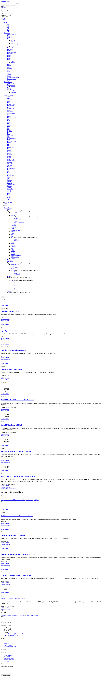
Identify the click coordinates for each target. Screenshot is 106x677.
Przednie (13, 62)
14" (8, 25)
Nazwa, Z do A (18, 500)
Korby (9, 50)
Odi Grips (10, 163)
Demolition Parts (11, 117)
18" (8, 28)
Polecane (9, 260)
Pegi (8, 58)
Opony (9, 55)
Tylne (12, 61)
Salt (8, 178)
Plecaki (9, 88)
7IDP (8, 96)
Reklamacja (7, 661)
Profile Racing (11, 168)
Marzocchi (10, 154)
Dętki (8, 36)
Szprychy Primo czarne (8, 331)
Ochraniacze (14, 93)
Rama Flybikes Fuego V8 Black (11, 425)
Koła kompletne (11, 79)
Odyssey (9, 165)
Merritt (9, 157)
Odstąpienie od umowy (10, 658)
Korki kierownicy (12, 52)
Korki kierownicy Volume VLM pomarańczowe (17, 516)
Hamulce (11, 39)
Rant (8, 171)
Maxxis (9, 156)
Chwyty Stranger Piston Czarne (11, 369)
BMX (7, 22)
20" (8, 30)
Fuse (8, 134)
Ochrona (10, 89)
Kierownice (10, 49)
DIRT (12, 279)
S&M (8, 177)
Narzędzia (11, 85)
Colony (9, 110)
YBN (8, 199)
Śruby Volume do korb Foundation (13, 535)
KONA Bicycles (11, 147)
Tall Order (10, 189)
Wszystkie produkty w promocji (9, 488)
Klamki (12, 46)
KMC (8, 145)
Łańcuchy (10, 53)
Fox (8, 132)
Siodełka (9, 65)
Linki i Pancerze (15, 42)
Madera (9, 150)
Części (7, 33)
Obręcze (9, 37)
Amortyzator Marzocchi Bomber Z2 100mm (16, 451)
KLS (8, 144)
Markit (9, 153)
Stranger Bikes (11, 184)
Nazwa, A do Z (10, 500)
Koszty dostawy (8, 655)
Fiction (9, 125)
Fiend (8, 126)
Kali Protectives (11, 141)
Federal (9, 123)
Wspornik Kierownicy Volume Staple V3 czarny (17, 575)
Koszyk (3, 18)
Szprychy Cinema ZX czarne (10, 311)
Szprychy (9, 68)
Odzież (9, 291)
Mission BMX (11, 160)
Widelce (9, 73)
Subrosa (9, 186)
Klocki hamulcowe (16, 44)
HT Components (11, 138)
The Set (9, 190)
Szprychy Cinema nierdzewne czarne (13, 350)
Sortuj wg (3, 497)
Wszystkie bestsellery (6, 379)
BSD (8, 107)
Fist (8, 128)
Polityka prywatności (9, 659)
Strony (2, 501)
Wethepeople (10, 197)
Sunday (9, 187)
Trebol (9, 192)
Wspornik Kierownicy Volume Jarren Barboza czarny (19, 554)
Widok (2, 495)
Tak (2, 297)
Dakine (9, 116)
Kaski (12, 91)
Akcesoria (8, 82)
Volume (9, 196)
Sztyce (9, 71)
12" (8, 24)
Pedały (9, 56)
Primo (8, 166)
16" (8, 27)
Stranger (9, 183)
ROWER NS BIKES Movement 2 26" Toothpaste (17, 400)
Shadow (9, 180)
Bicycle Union (11, 104)
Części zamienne (11, 34)
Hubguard (10, 47)
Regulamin (7, 656)
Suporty (9, 67)
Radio (8, 169)
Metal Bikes (10, 159)
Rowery (9, 276)
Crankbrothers (11, 113)
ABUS (9, 98)
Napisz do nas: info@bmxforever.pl (13, 633)
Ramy (8, 64)
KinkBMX (10, 143)
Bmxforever (10, 105)
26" (8, 31)
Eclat (8, 120)
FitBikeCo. (10, 129)
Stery (8, 70)
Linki (12, 43)
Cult (8, 114)
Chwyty (9, 80)
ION (8, 140)
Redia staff (10, 172)
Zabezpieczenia (11, 83)
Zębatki (9, 76)
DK (8, 119)
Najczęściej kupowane (10, 646)
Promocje (6, 643)
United (9, 193)
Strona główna (8, 208)
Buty (12, 294)
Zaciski (9, 74)
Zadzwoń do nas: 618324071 (11, 635)
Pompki (13, 86)
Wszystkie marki (9, 95)
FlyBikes (9, 131)
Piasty (10, 59)
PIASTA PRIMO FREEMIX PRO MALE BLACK (18, 476)
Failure (9, 122)
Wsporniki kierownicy (13, 77)
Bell (8, 102)
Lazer (8, 148)
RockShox (10, 174)
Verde (8, 195)
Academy (9, 99)
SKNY (9, 181)
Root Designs (10, 175)
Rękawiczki (14, 92)
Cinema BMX (11, 108)
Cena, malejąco (34, 500)
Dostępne (3, 500)
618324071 (4, 8)
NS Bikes (9, 162)
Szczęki (13, 40)
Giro (8, 137)
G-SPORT (10, 135)
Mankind (9, 151)
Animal (9, 101)
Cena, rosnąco (26, 500)
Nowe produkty (8, 645)
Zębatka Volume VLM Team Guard (13, 599)
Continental (10, 111)
